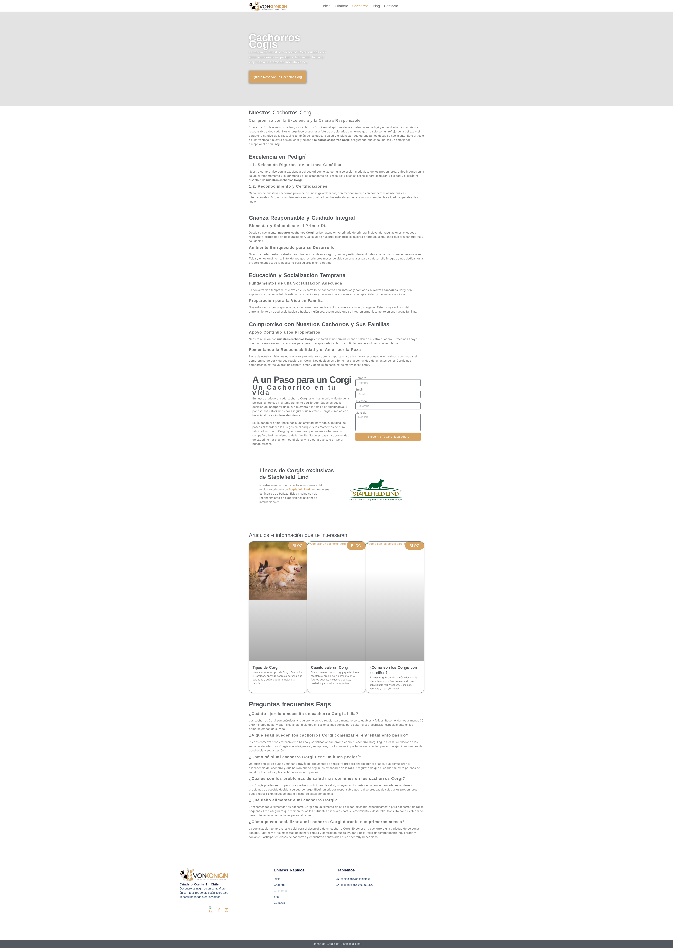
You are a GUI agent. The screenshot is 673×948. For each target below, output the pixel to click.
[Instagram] (227, 910)
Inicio (326, 6)
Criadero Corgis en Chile (199, 884)
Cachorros (360, 6)
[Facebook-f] (219, 910)
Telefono (361, 401)
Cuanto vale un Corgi (329, 667)
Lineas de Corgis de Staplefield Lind (337, 943)
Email (359, 389)
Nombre (360, 378)
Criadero (341, 6)
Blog (376, 6)
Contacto (391, 6)
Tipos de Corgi (265, 667)
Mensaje (360, 412)
